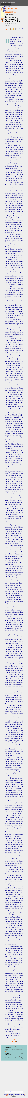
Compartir (21, 28)
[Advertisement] (5, 32)
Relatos (4, 8)
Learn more (3, 4)
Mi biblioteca (3, 13)
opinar (22, 1094)
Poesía (4, 9)
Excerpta (3, 15)
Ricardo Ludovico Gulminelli (10, 24)
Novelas (4, 10)
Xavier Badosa (24, 1095)
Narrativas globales (6, 6)
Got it (9, 4)
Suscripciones (17, 1094)
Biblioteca (3, 7)
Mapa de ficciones (5, 16)
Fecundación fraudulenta (17, 1049)
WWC (4, 11)
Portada (5, 1094)
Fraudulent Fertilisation (18, 1050)
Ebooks (4, 12)
